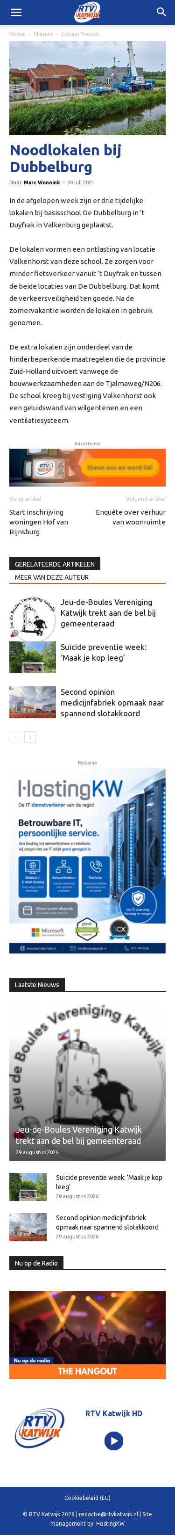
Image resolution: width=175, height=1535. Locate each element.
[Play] (114, 1441)
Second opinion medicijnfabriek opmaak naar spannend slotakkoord (112, 702)
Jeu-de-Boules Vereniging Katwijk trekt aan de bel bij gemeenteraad (108, 612)
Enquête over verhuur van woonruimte (131, 517)
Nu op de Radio (36, 1263)
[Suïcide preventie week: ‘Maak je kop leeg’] (32, 657)
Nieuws (43, 34)
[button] (162, 12)
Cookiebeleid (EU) (87, 1498)
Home (17, 34)
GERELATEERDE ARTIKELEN (55, 564)
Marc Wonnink (42, 182)
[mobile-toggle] (16, 12)
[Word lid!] (87, 468)
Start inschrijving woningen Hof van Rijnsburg (38, 522)
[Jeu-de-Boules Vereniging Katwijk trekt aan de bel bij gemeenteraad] (32, 620)
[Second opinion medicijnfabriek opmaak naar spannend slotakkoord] (32, 702)
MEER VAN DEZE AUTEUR (52, 577)
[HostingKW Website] (87, 863)
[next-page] (30, 737)
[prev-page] (15, 737)
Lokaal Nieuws (80, 34)
